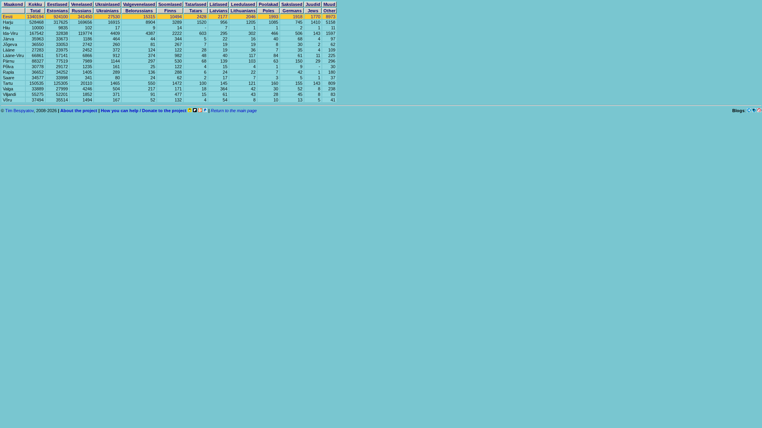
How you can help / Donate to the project (144, 110)
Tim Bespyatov (19, 110)
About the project (78, 110)
